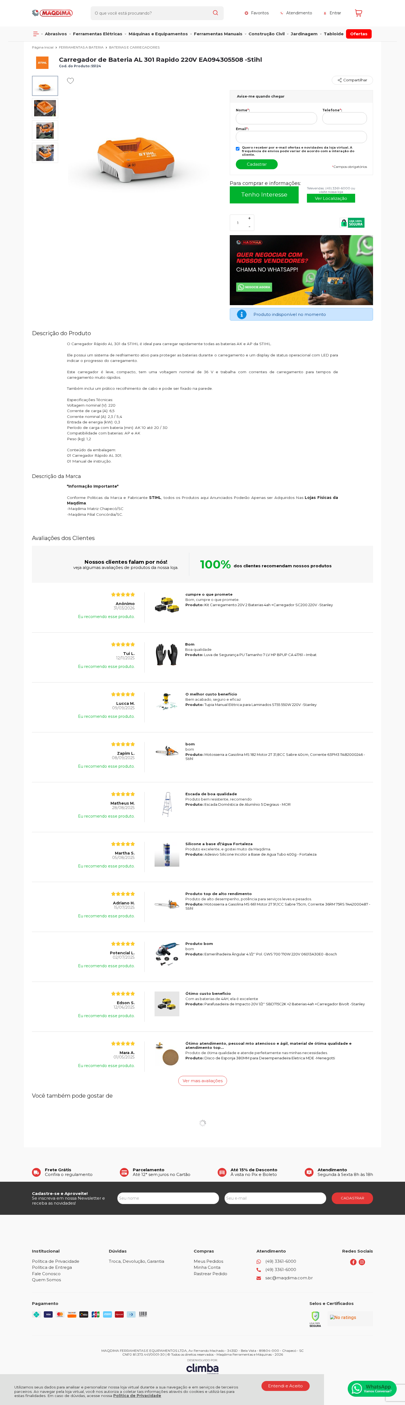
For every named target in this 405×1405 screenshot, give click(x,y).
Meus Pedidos (208, 1261)
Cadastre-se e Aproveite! (60, 1193)
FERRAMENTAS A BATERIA (81, 47)
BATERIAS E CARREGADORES (134, 47)
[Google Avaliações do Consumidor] (350, 1318)
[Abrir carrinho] (362, 13)
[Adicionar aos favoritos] (70, 81)
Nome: (243, 110)
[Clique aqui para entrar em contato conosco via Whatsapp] (372, 1389)
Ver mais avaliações (203, 1080)
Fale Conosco (46, 1273)
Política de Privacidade (137, 1395)
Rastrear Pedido (210, 1273)
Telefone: (332, 110)
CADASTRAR (352, 1198)
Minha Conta (207, 1267)
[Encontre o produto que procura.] (215, 13)
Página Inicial (43, 47)
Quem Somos (46, 1279)
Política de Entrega (52, 1267)
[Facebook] (353, 1263)
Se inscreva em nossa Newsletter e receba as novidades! (68, 1200)
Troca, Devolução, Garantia (136, 1261)
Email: (242, 129)
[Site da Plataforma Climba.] (202, 1366)
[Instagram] (362, 1263)
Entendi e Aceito (285, 1385)
